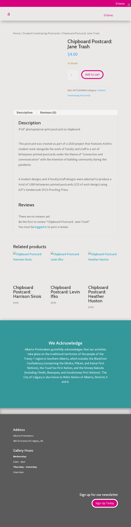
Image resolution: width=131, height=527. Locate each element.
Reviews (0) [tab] (48, 112)
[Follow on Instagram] (69, 518)
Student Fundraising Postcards (41, 33)
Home (16, 33)
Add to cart (92, 74)
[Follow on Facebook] (62, 518)
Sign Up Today (105, 503)
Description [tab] (25, 112)
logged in (41, 227)
